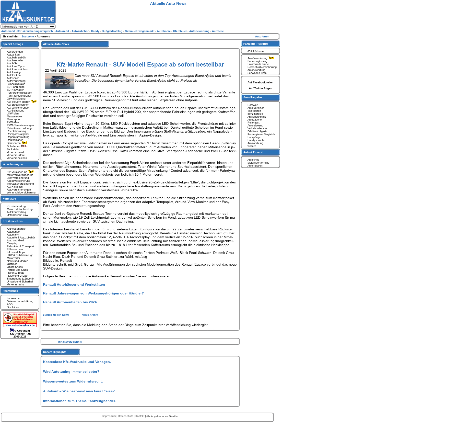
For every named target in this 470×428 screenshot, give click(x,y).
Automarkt (13, 234)
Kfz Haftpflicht (15, 186)
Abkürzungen (15, 51)
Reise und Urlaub (17, 275)
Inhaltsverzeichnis (70, 341)
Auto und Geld (15, 240)
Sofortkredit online (258, 64)
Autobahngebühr (16, 57)
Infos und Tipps (16, 252)
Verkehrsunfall (15, 152)
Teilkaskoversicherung (20, 183)
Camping (12, 243)
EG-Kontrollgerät (257, 131)
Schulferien (14, 146)
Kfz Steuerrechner (18, 104)
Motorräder (13, 258)
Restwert (252, 104)
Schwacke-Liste (257, 72)
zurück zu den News (56, 314)
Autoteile (218, 31)
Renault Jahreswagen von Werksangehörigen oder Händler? (93, 293)
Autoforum (262, 36)
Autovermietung (16, 80)
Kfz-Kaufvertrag (16, 206)
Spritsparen (14, 143)
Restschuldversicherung (262, 67)
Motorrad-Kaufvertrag (20, 209)
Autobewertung (256, 69)
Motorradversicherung (20, 174)
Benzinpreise (255, 113)
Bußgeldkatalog (16, 83)
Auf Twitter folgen (260, 88)
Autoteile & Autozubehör (21, 237)
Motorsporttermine (258, 162)
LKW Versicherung (18, 177)
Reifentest (253, 122)
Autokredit (62, 31)
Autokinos (253, 159)
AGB (9, 304)
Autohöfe (12, 63)
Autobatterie (254, 119)
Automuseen (254, 165)
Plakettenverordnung (19, 128)
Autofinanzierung (257, 58)
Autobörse (164, 31)
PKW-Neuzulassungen (20, 125)
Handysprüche (256, 140)
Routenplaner (15, 139)
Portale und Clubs (17, 269)
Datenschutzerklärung (20, 301)
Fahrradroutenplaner (19, 95)
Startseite (28, 36)
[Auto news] (28, 28)
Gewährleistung (16, 98)
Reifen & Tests (15, 272)
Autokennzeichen (17, 69)
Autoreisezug (255, 125)
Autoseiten (13, 78)
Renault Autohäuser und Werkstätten (74, 284)
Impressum (13, 298)
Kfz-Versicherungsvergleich (35, 31)
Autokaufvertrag (16, 212)
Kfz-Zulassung (15, 110)
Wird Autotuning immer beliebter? (71, 371)
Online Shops (15, 266)
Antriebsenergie (16, 228)
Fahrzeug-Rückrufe (255, 43)
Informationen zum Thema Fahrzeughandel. (79, 401)
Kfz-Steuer (180, 31)
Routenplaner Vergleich (261, 134)
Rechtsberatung (16, 131)
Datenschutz (126, 416)
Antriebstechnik (256, 116)
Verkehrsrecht (15, 284)
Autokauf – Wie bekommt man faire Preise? (79, 391)
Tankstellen (13, 149)
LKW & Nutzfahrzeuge (20, 255)
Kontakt (140, 416)
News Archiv (90, 314)
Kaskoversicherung (18, 180)
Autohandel (13, 231)
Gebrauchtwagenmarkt (140, 31)
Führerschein (15, 249)
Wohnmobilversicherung (21, 192)
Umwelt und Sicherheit (20, 281)
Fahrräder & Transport (20, 246)
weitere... (252, 146)
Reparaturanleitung (18, 136)
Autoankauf (13, 54)
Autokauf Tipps (16, 66)
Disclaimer (13, 307)
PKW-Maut (13, 122)
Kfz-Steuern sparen (19, 101)
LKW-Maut (13, 113)
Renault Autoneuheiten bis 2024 (70, 302)
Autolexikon (14, 75)
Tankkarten (254, 110)
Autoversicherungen (19, 189)
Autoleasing (14, 72)
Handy (95, 31)
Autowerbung (255, 143)
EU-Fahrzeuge (15, 86)
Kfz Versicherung (17, 171)
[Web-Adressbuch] (20, 326)
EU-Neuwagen (15, 89)
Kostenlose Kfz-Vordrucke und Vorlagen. (77, 362)
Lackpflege (253, 137)
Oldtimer (12, 263)
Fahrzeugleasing (257, 61)
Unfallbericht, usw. (17, 215)
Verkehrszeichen (17, 158)
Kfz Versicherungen (18, 107)
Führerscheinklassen (19, 92)
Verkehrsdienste (257, 128)
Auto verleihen (255, 107)
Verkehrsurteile (16, 155)
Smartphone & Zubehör (21, 278)
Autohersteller (15, 60)
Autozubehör (80, 31)
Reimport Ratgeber (18, 134)
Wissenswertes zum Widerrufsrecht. (73, 381)
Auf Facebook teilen (260, 82)
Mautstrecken (15, 116)
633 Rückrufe (255, 51)
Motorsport (13, 119)
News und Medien (17, 260)
